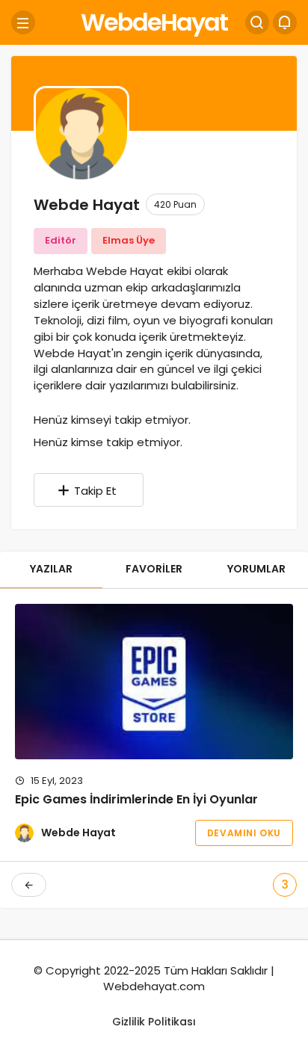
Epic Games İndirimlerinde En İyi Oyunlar (136, 800)
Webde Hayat (78, 832)
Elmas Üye (128, 240)
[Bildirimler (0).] (285, 22)
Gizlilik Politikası (154, 1021)
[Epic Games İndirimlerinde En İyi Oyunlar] (154, 681)
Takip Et (95, 490)
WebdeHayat (154, 22)
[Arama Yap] (257, 22)
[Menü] (23, 22)
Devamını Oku (244, 833)
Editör (60, 240)
